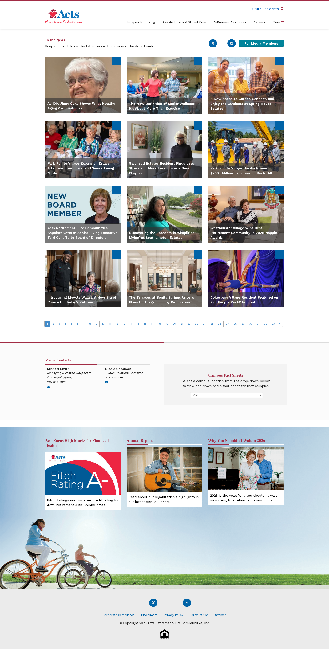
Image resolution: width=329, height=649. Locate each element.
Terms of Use (199, 615)
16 (145, 323)
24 (204, 323)
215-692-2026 (56, 382)
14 (131, 323)
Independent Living (141, 22)
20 (174, 323)
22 (189, 323)
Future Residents (264, 9)
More (277, 22)
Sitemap (221, 615)
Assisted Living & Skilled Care (184, 22)
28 (235, 323)
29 (243, 323)
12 (117, 323)
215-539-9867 (115, 377)
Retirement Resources (229, 22)
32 (265, 323)
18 (159, 323)
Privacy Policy (173, 615)
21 (181, 323)
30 (250, 323)
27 (227, 323)
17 (152, 323)
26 (219, 323)
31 (258, 323)
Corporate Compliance (118, 615)
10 (103, 323)
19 (166, 323)
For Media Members (261, 43)
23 (196, 323)
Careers (259, 22)
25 (211, 323)
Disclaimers (149, 615)
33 (273, 323)
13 (124, 323)
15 (138, 323)
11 (110, 323)
